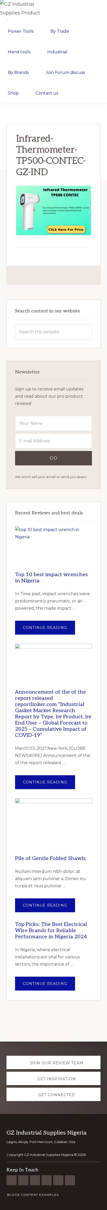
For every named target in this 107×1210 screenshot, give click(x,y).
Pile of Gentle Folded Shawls (50, 858)
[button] (76, 92)
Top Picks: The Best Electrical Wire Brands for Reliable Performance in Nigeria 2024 (51, 930)
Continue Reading (49, 630)
